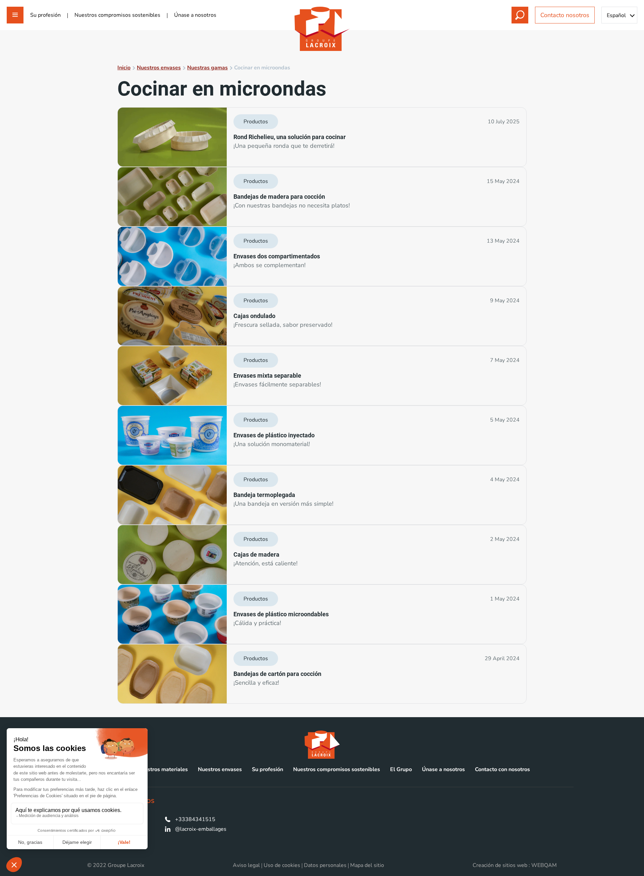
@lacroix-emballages (200, 829)
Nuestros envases (159, 67)
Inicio (123, 67)
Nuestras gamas (207, 67)
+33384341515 (195, 819)
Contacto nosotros (564, 15)
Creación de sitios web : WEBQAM (515, 865)
